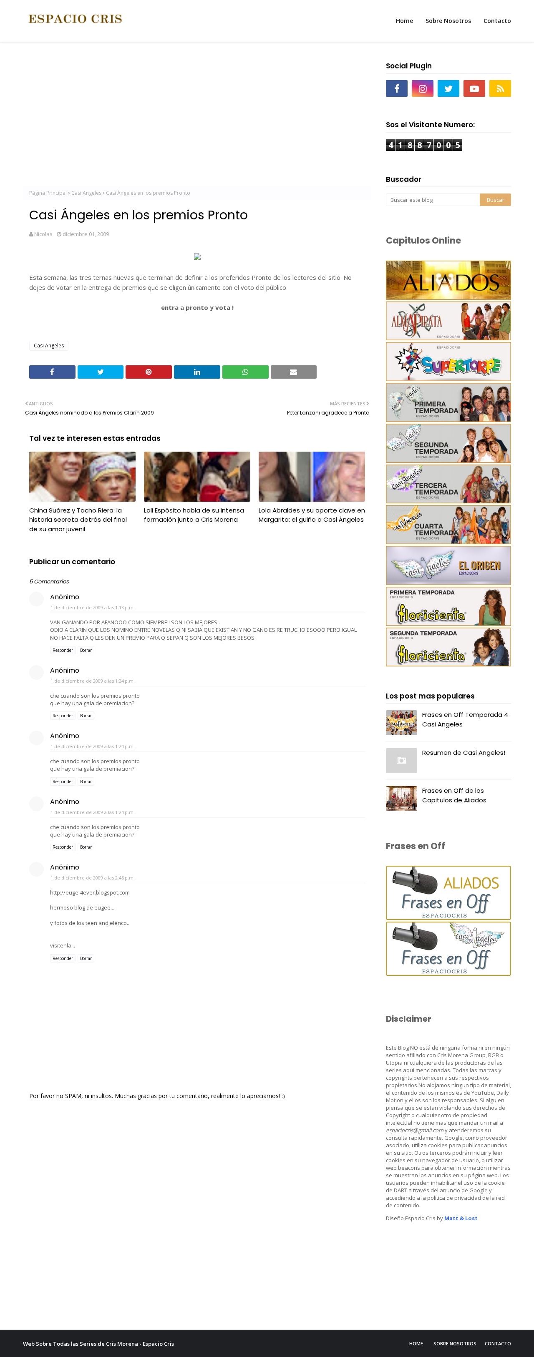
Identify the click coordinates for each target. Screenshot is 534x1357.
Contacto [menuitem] (497, 21)
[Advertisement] (197, 117)
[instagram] (422, 88)
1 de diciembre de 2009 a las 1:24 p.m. (92, 681)
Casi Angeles (86, 192)
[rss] (500, 88)
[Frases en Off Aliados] (448, 918)
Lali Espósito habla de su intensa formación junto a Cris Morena (194, 515)
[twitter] (448, 88)
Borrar (86, 650)
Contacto (498, 1343)
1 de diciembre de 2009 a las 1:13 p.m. (92, 607)
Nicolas (43, 234)
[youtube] (474, 88)
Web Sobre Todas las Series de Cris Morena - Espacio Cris (98, 1343)
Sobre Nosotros (454, 1343)
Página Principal (48, 192)
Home (416, 1343)
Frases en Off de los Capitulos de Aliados (454, 795)
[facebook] (397, 88)
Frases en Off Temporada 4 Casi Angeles (465, 719)
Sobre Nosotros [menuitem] (448, 21)
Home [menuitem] (404, 21)
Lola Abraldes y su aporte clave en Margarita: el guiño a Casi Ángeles (312, 515)
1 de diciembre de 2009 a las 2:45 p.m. (92, 878)
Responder (63, 650)
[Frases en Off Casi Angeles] (448, 974)
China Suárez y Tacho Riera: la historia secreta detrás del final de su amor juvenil (78, 519)
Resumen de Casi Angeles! (463, 752)
